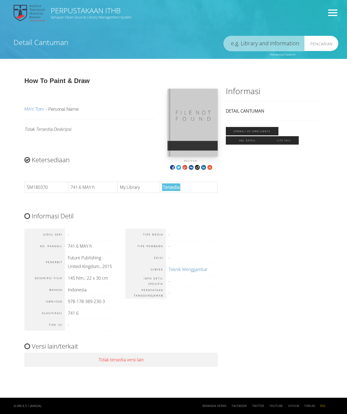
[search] (264, 43)
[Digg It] (191, 166)
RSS (322, 406)
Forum (309, 406)
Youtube (276, 406)
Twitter (258, 406)
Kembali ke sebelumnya (252, 131)
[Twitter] (178, 166)
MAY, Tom (34, 109)
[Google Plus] (184, 166)
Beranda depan (214, 406)
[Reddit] (197, 166)
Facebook (239, 406)
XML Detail (247, 140)
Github (293, 406)
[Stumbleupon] (209, 166)
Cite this (284, 140)
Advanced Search (282, 54)
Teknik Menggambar (188, 269)
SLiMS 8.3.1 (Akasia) (27, 406)
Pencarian (321, 43)
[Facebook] (172, 166)
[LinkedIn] (203, 166)
